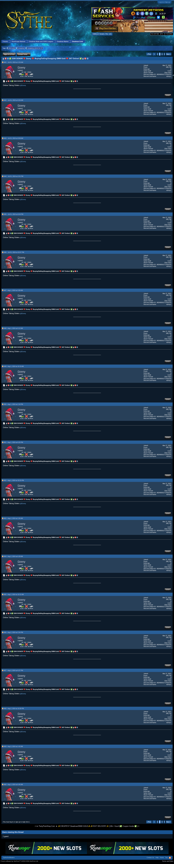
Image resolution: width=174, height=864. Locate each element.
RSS (170, 858)
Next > (168, 54)
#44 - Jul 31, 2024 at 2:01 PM (13, 176)
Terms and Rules (167, 861)
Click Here (167, 72)
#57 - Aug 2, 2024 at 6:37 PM (13, 670)
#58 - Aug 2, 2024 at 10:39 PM (14, 708)
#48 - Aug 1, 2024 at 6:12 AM (13, 328)
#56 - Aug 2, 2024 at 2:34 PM (13, 632)
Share (168, 95)
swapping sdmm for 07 (34, 48)
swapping (21, 48)
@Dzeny (23, 85)
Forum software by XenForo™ (19, 861)
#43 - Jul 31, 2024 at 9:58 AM (13, 138)
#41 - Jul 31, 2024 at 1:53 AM (13, 62)
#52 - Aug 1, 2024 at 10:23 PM (14, 480)
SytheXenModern (9, 857)
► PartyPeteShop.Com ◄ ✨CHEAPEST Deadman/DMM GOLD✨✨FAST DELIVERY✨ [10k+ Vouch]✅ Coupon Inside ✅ (86, 826)
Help (157, 857)
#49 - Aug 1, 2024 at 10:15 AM (14, 366)
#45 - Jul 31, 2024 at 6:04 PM (13, 214)
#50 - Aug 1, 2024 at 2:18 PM (13, 404)
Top (166, 857)
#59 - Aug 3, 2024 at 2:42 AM (13, 746)
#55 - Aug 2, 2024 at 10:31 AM (14, 594)
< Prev (149, 54)
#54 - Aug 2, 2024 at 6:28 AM (13, 556)
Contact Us (150, 857)
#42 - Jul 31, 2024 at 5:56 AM (13, 100)
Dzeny (21, 67)
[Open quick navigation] (171, 41)
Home (162, 857)
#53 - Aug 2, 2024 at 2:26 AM (13, 518)
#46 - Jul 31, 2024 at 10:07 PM (14, 252)
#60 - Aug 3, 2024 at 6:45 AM (13, 784)
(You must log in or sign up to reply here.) (16, 822)
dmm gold (12, 48)
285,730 (168, 67)
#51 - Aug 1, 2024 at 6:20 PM (13, 442)
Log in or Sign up (164, 2)
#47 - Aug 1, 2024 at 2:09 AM (13, 290)
